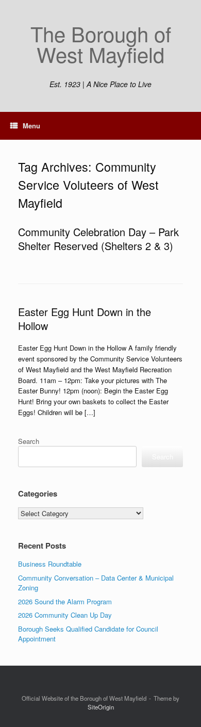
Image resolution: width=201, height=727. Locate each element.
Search (28, 441)
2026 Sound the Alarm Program (65, 601)
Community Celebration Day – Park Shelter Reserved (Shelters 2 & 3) (98, 238)
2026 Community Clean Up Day (65, 615)
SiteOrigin (101, 707)
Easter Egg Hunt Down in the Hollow (84, 318)
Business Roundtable (49, 564)
